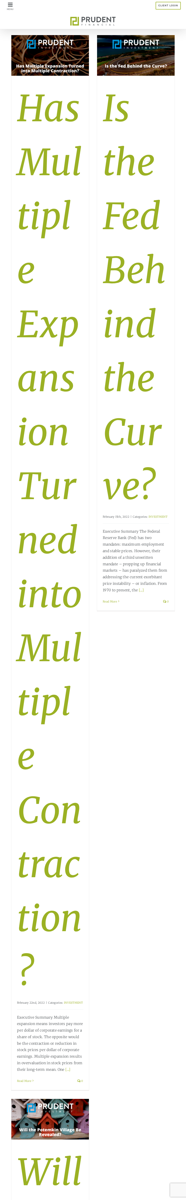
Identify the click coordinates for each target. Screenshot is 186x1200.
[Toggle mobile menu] (10, 6)
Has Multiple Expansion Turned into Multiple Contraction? (50, 540)
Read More (24, 1081)
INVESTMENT (73, 1002)
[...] (68, 1069)
